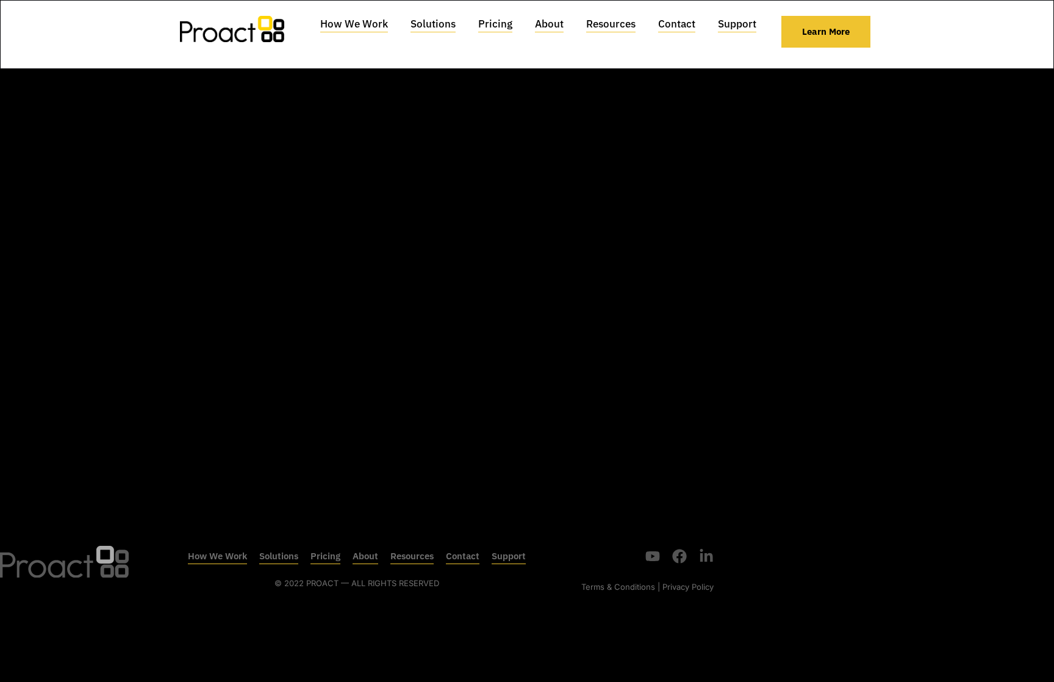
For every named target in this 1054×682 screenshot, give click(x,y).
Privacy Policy (688, 587)
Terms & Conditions (618, 587)
